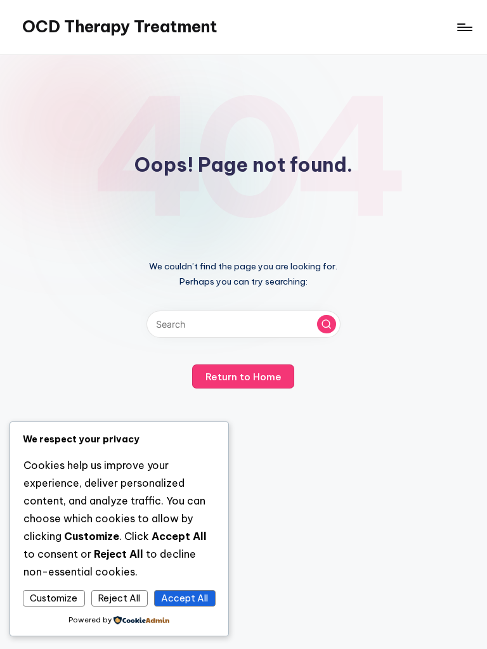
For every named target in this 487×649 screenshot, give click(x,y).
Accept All (184, 598)
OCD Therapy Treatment (120, 26)
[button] (326, 324)
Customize (53, 598)
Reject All (119, 598)
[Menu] (464, 27)
